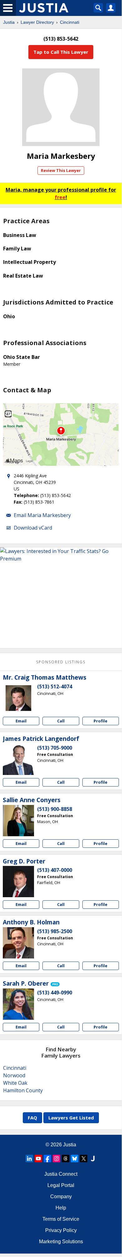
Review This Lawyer (61, 170)
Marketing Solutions (61, 1241)
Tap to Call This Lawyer (60, 52)
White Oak (15, 1082)
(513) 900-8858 (54, 809)
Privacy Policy (61, 1230)
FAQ (32, 1117)
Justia (9, 22)
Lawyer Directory (37, 22)
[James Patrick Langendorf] (18, 759)
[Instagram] (56, 1158)
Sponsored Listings (60, 662)
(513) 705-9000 (54, 747)
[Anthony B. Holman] (18, 942)
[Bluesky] (74, 1158)
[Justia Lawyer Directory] (92, 1158)
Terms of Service (60, 1219)
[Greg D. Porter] (18, 881)
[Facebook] (47, 1158)
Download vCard (33, 527)
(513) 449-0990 (54, 992)
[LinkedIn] (29, 1158)
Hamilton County (23, 1090)
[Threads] (65, 1158)
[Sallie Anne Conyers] (18, 820)
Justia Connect (60, 1174)
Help (61, 1207)
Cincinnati (69, 22)
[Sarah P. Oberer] (18, 1004)
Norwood (14, 1075)
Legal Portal (60, 1185)
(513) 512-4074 (54, 686)
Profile (100, 721)
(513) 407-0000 (54, 870)
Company (61, 1196)
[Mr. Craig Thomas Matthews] (18, 698)
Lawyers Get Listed (71, 1117)
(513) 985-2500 (54, 931)
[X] (83, 1158)
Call (61, 721)
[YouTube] (38, 1158)
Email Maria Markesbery (42, 515)
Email (21, 721)
